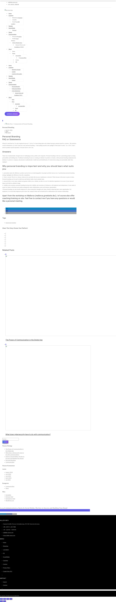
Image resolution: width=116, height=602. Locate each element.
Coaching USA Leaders (15, 23)
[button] (7, 208)
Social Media (12, 28)
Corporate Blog (22, 57)
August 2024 (9, 472)
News (13, 51)
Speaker (11, 26)
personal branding (11, 222)
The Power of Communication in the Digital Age (24, 340)
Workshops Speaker (17, 17)
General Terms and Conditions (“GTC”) (19, 46)
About (10, 49)
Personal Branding (17, 36)
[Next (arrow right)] (4, 601)
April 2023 (8, 478)
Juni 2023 (8, 476)
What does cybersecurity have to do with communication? (28, 434)
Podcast (14, 30)
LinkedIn (14, 19)
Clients (10, 32)
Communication (12, 34)
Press (13, 53)
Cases (17, 60)
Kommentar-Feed (10, 498)
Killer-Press (16, 595)
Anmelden (8, 495)
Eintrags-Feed (9, 496)
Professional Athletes (14, 39)
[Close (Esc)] (1, 599)
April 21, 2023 (9, 130)
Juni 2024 (8, 474)
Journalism (18, 55)
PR (16, 62)
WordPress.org (10, 500)
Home (10, 13)
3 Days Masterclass (17, 42)
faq (6, 222)
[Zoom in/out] (10, 599)
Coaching (11, 15)
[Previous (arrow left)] (1, 601)
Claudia (9, 132)
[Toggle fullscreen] (7, 599)
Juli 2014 (8, 480)
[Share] (4, 599)
